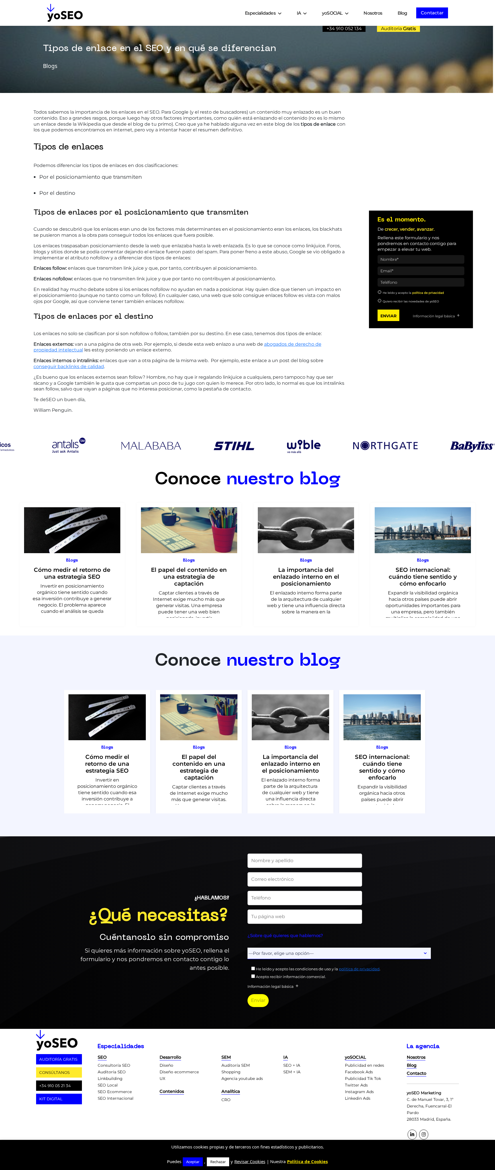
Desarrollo (170, 1057)
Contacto (416, 1073)
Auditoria (398, 28)
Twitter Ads (356, 1085)
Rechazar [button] (218, 1161)
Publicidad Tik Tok (363, 1078)
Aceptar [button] (192, 1161)
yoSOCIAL (332, 13)
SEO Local (108, 1085)
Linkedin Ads (357, 1098)
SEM (226, 1057)
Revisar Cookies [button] (249, 1161)
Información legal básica (434, 316)
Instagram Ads (359, 1091)
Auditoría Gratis (58, 1059)
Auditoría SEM (235, 1065)
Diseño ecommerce (179, 1072)
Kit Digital (50, 1099)
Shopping (230, 1072)
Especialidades (260, 13)
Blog (402, 13)
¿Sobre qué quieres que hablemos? (285, 935)
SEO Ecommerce (115, 1091)
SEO (102, 1057)
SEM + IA (291, 1072)
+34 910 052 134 (344, 28)
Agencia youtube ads (242, 1078)
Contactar (432, 12)
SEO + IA (291, 1065)
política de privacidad (428, 293)
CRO (226, 1099)
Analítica (230, 1091)
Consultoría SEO (114, 1065)
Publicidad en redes (364, 1065)
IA (299, 13)
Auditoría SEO (112, 1072)
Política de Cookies (307, 1161)
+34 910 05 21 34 (55, 1085)
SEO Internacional (115, 1098)
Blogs (72, 560)
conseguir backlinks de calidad (69, 366)
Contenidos (172, 1091)
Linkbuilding (110, 1078)
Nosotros (373, 13)
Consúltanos (54, 1072)
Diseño (166, 1065)
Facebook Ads (359, 1072)
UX (162, 1078)
